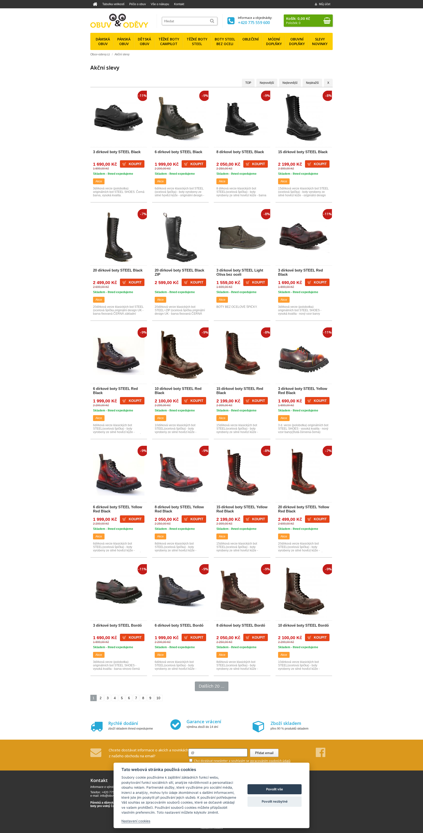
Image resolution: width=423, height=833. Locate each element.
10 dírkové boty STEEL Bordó (303, 625)
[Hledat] (212, 21)
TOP (248, 83)
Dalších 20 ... (211, 686)
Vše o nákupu (160, 4)
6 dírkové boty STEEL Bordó (179, 625)
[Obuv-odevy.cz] (119, 20)
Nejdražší (312, 83)
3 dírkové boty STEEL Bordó (117, 625)
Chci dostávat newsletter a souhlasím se (241, 761)
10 (158, 698)
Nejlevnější (289, 83)
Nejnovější (267, 83)
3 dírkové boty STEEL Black (117, 152)
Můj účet (324, 4)
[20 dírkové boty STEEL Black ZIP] (180, 237)
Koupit (135, 164)
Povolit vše (274, 789)
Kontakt (179, 4)
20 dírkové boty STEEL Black (117, 270)
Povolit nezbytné (275, 801)
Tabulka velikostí (113, 4)
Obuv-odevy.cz (100, 54)
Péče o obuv (137, 4)
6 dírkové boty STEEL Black (178, 152)
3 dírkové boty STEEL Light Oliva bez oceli (239, 272)
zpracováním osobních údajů (270, 761)
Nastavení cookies (135, 821)
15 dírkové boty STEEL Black (303, 152)
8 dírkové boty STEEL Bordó (240, 625)
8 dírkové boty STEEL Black (240, 152)
